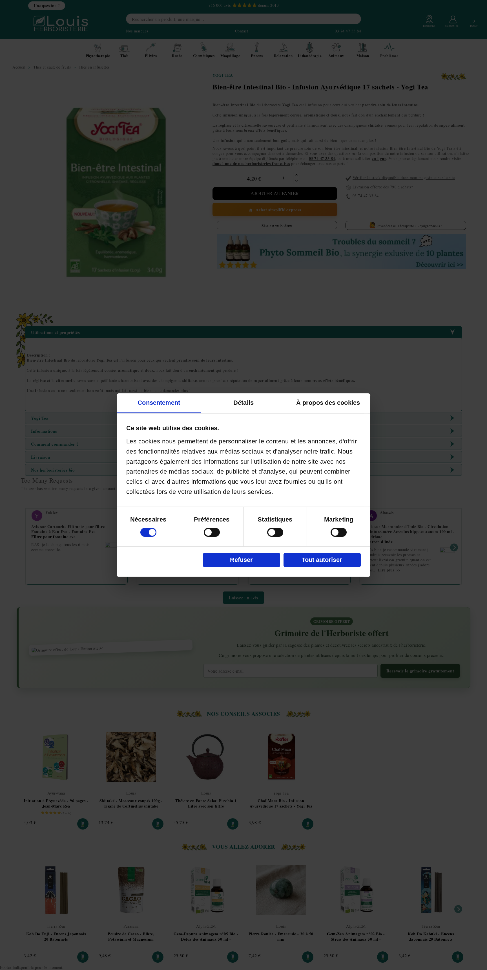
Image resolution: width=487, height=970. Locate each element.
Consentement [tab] (159, 402)
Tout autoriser (322, 559)
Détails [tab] (243, 402)
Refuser (241, 559)
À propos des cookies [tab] (328, 402)
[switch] (212, 532)
